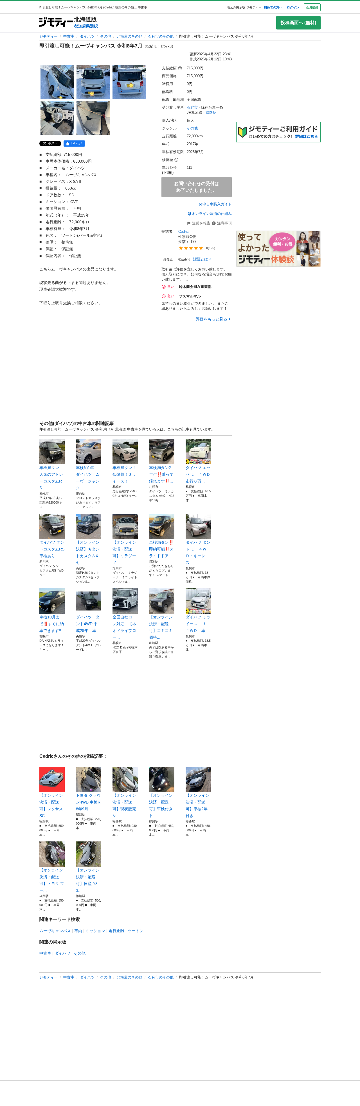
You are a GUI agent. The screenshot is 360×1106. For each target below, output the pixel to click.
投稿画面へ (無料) (298, 22)
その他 (105, 36)
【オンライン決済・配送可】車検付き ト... (161, 805)
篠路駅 (211, 112)
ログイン (293, 7)
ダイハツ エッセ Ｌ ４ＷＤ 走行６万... (198, 474)
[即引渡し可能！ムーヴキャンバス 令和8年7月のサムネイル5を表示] (93, 118)
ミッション (95, 931)
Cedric (183, 231)
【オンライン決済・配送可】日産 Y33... (88, 880)
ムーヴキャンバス (55, 931)
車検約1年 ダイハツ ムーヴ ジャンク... (88, 477)
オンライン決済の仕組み (212, 213)
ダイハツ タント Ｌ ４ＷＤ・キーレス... (198, 552)
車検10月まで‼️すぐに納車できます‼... (51, 624)
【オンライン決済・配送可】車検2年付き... (197, 805)
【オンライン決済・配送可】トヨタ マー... (51, 880)
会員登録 (312, 7)
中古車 (68, 36)
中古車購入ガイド (217, 204)
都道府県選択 (86, 26)
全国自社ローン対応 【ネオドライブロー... (124, 627)
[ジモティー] (56, 22)
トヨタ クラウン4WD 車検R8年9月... (88, 802)
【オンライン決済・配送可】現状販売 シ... (124, 805)
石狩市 (192, 107)
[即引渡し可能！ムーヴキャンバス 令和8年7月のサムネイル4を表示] (57, 118)
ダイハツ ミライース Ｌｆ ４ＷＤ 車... (198, 624)
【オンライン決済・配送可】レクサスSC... (51, 805)
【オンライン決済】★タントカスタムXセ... (88, 552)
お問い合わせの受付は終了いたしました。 (196, 187)
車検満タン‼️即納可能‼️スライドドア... (161, 549)
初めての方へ (273, 7)
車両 (78, 931)
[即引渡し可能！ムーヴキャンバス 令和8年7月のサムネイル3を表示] (129, 82)
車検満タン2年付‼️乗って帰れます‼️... (161, 474)
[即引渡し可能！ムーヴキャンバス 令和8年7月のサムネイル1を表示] (57, 82)
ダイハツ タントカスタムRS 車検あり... (51, 549)
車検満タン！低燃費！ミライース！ (124, 474)
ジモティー (48, 36)
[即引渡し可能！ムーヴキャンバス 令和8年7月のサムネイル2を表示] (93, 82)
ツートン (135, 931)
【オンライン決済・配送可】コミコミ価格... (161, 627)
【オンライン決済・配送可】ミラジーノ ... (124, 552)
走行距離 (116, 931)
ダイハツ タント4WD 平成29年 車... (88, 624)
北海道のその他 (129, 36)
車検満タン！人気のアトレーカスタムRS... (51, 477)
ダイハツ (87, 36)
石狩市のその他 (161, 36)
